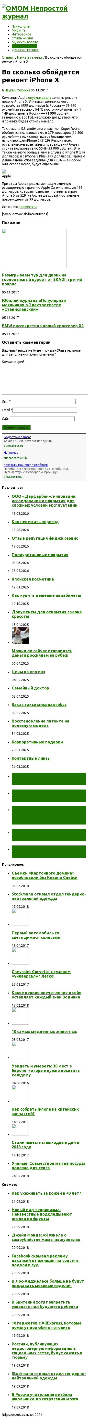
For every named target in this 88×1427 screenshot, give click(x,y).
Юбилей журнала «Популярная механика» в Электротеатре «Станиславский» (34, 304)
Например (11, 452)
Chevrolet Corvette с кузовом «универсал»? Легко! (41, 973)
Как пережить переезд (35, 521)
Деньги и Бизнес (25, 50)
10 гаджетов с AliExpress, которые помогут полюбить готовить (47, 1325)
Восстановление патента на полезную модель (40, 723)
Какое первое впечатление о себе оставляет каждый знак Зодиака (46, 994)
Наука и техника (24, 46)
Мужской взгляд (25, 42)
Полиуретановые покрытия (40, 554)
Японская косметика (33, 579)
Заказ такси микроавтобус (39, 704)
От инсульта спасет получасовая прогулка (40, 779)
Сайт (6, 419)
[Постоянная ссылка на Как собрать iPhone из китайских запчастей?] (20, 1101)
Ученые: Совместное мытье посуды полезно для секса (48, 1165)
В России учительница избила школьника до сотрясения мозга (45, 1396)
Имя (5, 401)
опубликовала (39, 98)
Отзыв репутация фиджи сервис (45, 538)
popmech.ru (28, 207)
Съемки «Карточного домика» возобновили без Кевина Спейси (44, 875)
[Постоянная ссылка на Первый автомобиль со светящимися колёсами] (20, 925)
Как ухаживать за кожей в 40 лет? (46, 1193)
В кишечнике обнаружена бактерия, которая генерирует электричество (46, 815)
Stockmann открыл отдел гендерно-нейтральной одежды (49, 896)
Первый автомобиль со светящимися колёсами (36, 935)
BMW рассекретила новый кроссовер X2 (43, 326)
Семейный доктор (30, 688)
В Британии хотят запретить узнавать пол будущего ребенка (45, 1304)
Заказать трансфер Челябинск (26, 464)
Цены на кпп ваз (28, 672)
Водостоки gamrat (17, 437)
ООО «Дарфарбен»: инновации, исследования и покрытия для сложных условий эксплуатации (44, 500)
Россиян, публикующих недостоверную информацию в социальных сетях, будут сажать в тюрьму (47, 1350)
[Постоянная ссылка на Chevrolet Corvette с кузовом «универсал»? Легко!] (20, 963)
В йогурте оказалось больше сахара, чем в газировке (49, 835)
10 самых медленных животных (44, 1031)
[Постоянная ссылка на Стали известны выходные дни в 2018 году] (20, 1134)
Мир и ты (19, 30)
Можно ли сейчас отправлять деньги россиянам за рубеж (42, 653)
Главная (8, 57)
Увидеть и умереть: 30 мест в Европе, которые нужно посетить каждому (46, 1070)
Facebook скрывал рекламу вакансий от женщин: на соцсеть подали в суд (45, 1260)
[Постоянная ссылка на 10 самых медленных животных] (20, 1023)
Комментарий (13, 362)
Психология (21, 26)
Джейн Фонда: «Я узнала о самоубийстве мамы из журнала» (46, 1237)
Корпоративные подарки (37, 742)
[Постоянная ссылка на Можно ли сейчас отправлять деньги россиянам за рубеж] (20, 643)
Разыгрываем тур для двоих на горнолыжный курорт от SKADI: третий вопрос (42, 279)
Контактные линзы (31, 758)
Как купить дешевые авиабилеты (46, 595)
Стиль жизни (22, 38)
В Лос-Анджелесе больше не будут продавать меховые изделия (48, 1283)
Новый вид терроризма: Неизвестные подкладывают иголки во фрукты (42, 1214)
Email (6, 410)
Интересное (21, 34)
